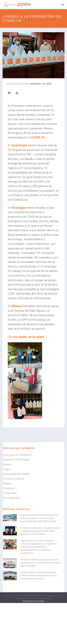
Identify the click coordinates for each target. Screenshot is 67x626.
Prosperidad (9, 493)
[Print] (19, 93)
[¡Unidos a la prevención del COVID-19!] (33, 55)
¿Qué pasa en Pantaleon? (17, 454)
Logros (7, 469)
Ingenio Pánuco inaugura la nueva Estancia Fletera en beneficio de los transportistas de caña (38, 575)
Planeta (7, 483)
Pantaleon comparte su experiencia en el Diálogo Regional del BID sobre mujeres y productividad (40, 530)
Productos (9, 488)
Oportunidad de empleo (16, 473)
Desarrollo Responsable (16, 459)
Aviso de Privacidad (33, 600)
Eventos (7, 464)
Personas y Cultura (13, 478)
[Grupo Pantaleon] (17, 4)
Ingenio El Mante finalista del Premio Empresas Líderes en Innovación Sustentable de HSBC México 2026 (39, 518)
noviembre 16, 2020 (40, 83)
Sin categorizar (11, 497)
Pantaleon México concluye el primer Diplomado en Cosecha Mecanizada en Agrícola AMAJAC (40, 562)
